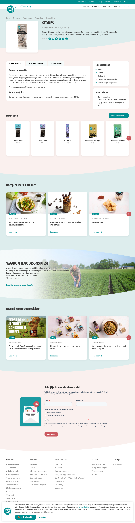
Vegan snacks (27, 18)
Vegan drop (39, 18)
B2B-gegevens (56, 63)
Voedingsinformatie (36, 63)
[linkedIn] (63, 38)
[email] (56, 38)
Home (8, 18)
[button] (119, 115)
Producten (16, 18)
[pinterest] (60, 38)
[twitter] (53, 38)
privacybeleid (84, 507)
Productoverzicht (16, 63)
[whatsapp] (66, 38)
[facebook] (49, 38)
